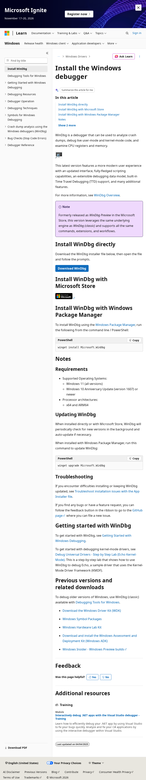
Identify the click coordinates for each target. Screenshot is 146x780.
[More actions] (139, 56)
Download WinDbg (72, 268)
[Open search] (127, 33)
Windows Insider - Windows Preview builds (93, 649)
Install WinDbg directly (73, 104)
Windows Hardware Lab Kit (82, 627)
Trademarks (31, 777)
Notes (62, 119)
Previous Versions (36, 772)
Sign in (137, 33)
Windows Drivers (76, 56)
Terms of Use (11, 777)
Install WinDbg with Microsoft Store (81, 109)
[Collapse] (47, 53)
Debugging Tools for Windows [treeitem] (27, 76)
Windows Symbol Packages (82, 619)
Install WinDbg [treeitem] (17, 69)
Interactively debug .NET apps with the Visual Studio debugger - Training (97, 717)
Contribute (71, 772)
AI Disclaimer (11, 772)
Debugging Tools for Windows (97, 602)
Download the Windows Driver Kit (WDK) (92, 611)
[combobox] (26, 61)
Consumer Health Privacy (115, 772)
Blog (54, 772)
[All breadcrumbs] (58, 56)
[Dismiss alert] (138, 8)
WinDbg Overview (107, 195)
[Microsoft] (7, 33)
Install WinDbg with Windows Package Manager (89, 114)
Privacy (87, 772)
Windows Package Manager (115, 325)
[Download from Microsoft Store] (65, 298)
